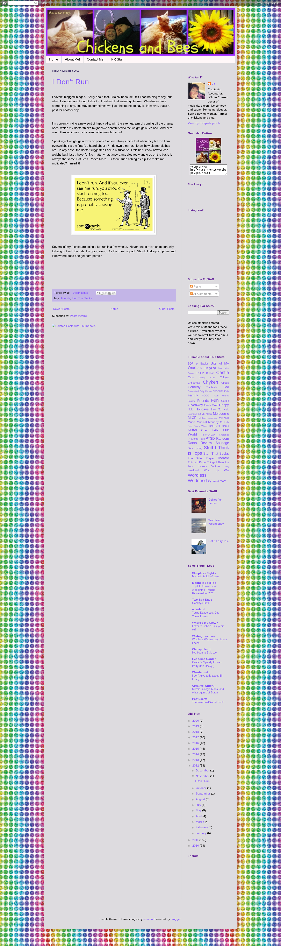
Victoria (215, 466)
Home (53, 59)
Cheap (202, 377)
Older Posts (166, 308)
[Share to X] (106, 293)
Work (216, 481)
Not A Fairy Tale (218, 541)
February (202, 827)
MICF (192, 418)
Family (193, 395)
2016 (196, 743)
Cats (191, 377)
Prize (202, 439)
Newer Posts (61, 308)
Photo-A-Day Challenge (215, 434)
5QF (191, 363)
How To (216, 409)
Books (191, 373)
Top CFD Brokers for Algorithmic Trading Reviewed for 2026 (204, 590)
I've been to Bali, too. (204, 652)
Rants (192, 443)
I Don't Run (70, 82)
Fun (215, 400)
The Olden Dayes (201, 458)
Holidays (202, 409)
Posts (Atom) (78, 315)
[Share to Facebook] (110, 293)
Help (190, 409)
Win (226, 470)
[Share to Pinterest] (114, 293)
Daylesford (193, 391)
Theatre (223, 458)
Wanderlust (200, 672)
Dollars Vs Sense (215, 501)
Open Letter (210, 430)
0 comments (80, 292)
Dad (226, 387)
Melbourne (221, 414)
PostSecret (199, 698)
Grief (215, 405)
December (203, 770)
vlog (227, 466)
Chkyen (224, 377)
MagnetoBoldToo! (204, 582)
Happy (224, 405)
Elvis (226, 391)
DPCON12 (218, 391)
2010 (196, 845)
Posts (197, 286)
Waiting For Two (203, 636)
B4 (197, 363)
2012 (196, 765)
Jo (213, 83)
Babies (204, 363)
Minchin (224, 417)
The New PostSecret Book (208, 702)
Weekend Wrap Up (203, 470)
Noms (225, 426)
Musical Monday (208, 422)
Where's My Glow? (205, 622)
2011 (195, 840)
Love (201, 413)
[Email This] (98, 293)
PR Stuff (117, 59)
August (201, 799)
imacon (148, 919)
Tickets (202, 466)
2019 (196, 726)
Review (206, 443)
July (199, 804)
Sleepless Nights (204, 573)
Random (222, 438)
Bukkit (210, 373)
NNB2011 (214, 426)
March (200, 821)
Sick (190, 448)
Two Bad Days (202, 599)
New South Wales (198, 426)
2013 (196, 760)
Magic (209, 414)
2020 (196, 720)
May (199, 810)
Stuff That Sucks (82, 298)
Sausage (222, 443)
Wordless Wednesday (199, 478)
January (201, 833)
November (203, 776)
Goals (207, 405)
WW (223, 481)
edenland (198, 609)
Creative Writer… (204, 685)
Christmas (194, 382)
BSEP (200, 373)
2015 (196, 748)
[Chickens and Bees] (208, 162)
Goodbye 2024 (200, 603)
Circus (225, 382)
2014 (196, 754)
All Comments (202, 293)
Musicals (224, 422)
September (203, 793)
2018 (196, 731)
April (199, 816)
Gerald (225, 401)
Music (191, 422)
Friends (65, 298)
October (201, 788)
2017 (196, 737)
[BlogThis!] (102, 293)
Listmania (192, 414)
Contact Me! (95, 59)
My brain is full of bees (205, 576)
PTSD (210, 438)
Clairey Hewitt (201, 649)
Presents (193, 438)
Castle (222, 372)
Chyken (210, 382)
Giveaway (195, 405)
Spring (198, 448)
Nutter (192, 430)
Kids (226, 409)
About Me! (72, 59)
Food (205, 395)
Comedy (194, 387)
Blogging (210, 367)
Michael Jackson (208, 418)
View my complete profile (204, 123)
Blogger (176, 919)
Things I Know (197, 462)
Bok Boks (223, 368)
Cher (212, 377)
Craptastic (212, 387)
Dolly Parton (206, 391)
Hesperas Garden (204, 659)
